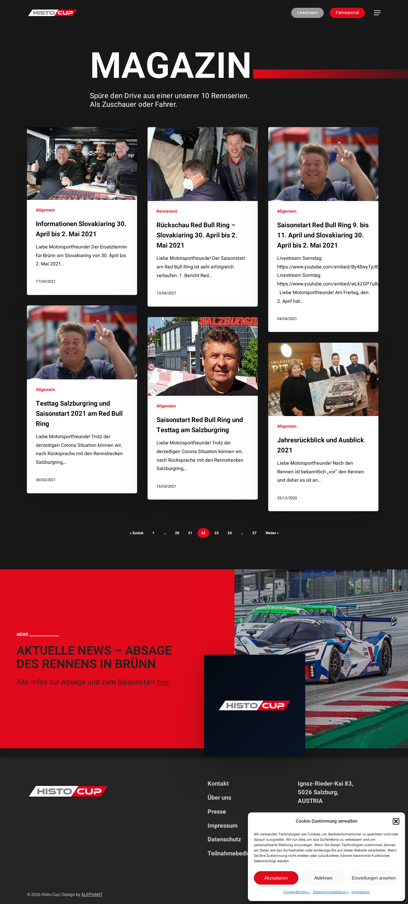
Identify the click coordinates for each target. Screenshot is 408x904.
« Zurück (136, 533)
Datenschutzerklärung (331, 892)
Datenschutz (224, 839)
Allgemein (45, 210)
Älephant (91, 894)
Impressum (361, 892)
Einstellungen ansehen (374, 877)
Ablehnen (323, 877)
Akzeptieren (276, 877)
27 (254, 533)
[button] (396, 821)
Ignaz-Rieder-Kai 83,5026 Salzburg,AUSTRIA (325, 792)
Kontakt (218, 783)
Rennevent (167, 211)
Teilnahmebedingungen (239, 853)
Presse (217, 811)
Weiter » (272, 533)
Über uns (219, 797)
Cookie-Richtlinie (296, 892)
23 (216, 533)
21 (190, 533)
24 (230, 533)
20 (177, 533)
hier (163, 682)
